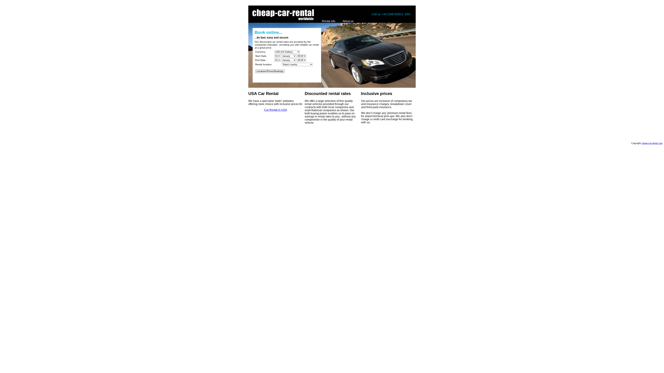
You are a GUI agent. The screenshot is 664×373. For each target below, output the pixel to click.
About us (348, 21)
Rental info (328, 21)
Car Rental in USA (275, 109)
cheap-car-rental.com (652, 143)
